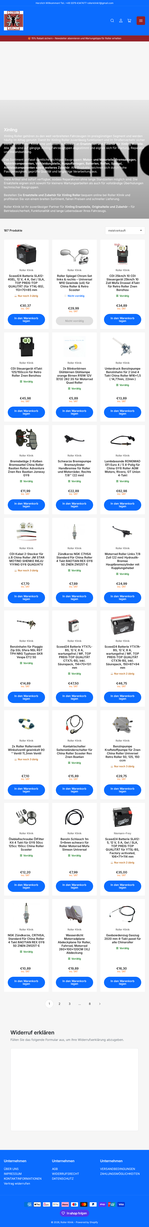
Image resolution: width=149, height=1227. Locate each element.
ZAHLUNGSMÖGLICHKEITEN (120, 1174)
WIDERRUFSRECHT (65, 1174)
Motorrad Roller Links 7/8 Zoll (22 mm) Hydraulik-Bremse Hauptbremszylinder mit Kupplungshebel (122, 561)
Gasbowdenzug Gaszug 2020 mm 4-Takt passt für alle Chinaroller (122, 938)
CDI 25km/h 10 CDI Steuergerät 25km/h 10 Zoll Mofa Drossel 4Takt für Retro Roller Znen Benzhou (122, 283)
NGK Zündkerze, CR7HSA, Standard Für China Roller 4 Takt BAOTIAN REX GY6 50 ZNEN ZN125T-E (26, 940)
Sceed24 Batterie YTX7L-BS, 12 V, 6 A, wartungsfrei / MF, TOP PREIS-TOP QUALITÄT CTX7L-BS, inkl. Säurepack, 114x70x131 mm (74, 657)
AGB (55, 1169)
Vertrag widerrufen (17, 1183)
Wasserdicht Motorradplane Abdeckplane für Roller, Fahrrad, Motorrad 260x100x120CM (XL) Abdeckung (74, 944)
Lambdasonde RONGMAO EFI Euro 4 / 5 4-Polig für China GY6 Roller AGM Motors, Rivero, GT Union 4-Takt (122, 468)
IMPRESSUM (13, 1174)
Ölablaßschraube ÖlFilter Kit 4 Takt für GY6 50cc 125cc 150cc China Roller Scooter (26, 844)
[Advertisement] (74, 70)
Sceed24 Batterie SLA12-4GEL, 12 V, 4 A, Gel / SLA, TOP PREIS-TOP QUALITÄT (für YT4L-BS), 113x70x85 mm (26, 283)
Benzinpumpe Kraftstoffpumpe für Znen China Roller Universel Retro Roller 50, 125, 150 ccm (122, 753)
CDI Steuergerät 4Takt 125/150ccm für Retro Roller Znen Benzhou (26, 372)
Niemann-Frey (122, 833)
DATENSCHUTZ (63, 1178)
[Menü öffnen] (141, 20)
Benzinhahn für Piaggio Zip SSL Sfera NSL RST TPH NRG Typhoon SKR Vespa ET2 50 (26, 652)
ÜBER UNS (11, 1169)
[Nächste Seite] (100, 1004)
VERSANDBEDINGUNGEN (117, 1169)
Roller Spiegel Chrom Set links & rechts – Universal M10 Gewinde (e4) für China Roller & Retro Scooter (74, 283)
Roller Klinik (26, 270)
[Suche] (112, 20)
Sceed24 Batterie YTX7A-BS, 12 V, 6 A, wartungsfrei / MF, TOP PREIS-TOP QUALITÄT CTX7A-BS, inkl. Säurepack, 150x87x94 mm (123, 657)
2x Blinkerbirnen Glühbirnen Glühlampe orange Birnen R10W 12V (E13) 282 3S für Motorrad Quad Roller (74, 375)
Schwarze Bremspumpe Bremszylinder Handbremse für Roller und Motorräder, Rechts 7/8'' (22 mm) (74, 468)
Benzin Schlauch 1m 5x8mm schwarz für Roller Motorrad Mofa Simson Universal (74, 844)
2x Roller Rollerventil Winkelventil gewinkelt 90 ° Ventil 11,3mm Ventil (26, 749)
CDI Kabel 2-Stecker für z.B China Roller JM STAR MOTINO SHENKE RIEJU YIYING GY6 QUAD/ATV (26, 559)
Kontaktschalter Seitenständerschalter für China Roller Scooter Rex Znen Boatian (74, 751)
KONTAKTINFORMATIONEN (23, 1178)
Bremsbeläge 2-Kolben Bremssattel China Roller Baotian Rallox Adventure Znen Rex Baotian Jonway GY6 (26, 468)
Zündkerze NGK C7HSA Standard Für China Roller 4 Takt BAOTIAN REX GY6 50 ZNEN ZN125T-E (74, 559)
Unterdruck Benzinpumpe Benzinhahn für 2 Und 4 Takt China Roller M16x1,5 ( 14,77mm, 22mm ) (122, 374)
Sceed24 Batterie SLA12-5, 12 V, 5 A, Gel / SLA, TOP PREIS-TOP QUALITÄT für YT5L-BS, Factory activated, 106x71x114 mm (122, 847)
